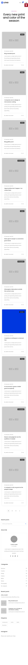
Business (22, 312)
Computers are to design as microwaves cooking (12, 101)
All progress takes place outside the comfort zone (13, 290)
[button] (26, 5)
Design (22, 72)
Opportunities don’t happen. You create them (13, 189)
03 (15, 510)
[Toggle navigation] (26, 2)
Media (22, 34)
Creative (3, 571)
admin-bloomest (9, 65)
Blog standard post (9, 53)
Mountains (4, 625)
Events (12, 622)
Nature (2, 581)
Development (5, 622)
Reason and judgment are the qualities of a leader (12, 438)
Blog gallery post (9, 142)
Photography (21, 160)
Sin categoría (4, 586)
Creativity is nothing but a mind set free (14, 339)
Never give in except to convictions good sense (14, 239)
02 (12, 510)
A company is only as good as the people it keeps (13, 488)
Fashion (3, 576)
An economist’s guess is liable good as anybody (12, 387)
